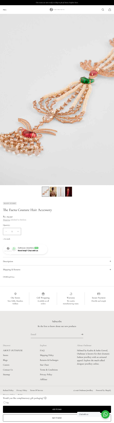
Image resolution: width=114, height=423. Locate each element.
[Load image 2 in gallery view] (53, 192)
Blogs (5, 360)
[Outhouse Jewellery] (57, 9)
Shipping (6, 220)
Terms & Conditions (49, 369)
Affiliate (43, 379)
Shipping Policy (47, 355)
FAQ (42, 350)
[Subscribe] (79, 334)
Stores (5, 355)
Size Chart (44, 364)
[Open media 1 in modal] (57, 99)
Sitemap (6, 374)
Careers (6, 364)
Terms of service (36, 390)
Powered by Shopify (103, 390)
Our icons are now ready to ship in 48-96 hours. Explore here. (57, 2)
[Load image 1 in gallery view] (45, 192)
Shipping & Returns (11, 269)
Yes (7, 402)
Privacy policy (21, 390)
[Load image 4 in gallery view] (68, 192)
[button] (103, 9)
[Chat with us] (105, 414)
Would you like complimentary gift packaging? (23, 398)
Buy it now (57, 418)
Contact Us (8, 369)
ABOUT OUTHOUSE (13, 350)
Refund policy (8, 390)
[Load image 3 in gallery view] (60, 192)
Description (8, 261)
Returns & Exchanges (49, 360)
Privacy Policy (46, 374)
